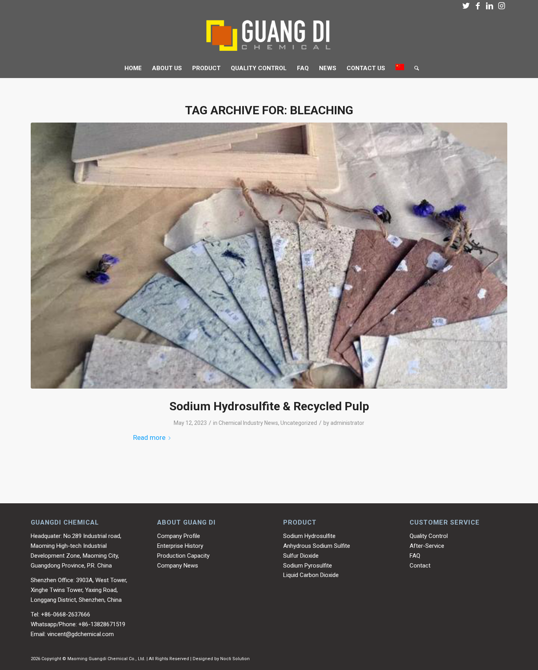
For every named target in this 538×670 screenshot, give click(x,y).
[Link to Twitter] (466, 6)
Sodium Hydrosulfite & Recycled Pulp (269, 406)
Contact (420, 565)
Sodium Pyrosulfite (307, 565)
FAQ (415, 555)
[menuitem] (133, 68)
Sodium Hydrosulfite (309, 536)
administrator (347, 423)
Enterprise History (180, 545)
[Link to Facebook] (478, 6)
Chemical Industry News (248, 423)
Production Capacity (183, 555)
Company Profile (178, 536)
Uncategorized (298, 423)
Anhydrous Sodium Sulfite (316, 545)
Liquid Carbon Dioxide (311, 575)
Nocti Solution (235, 658)
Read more (149, 437)
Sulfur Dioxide (301, 555)
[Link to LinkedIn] (489, 6)
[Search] (414, 68)
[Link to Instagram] (501, 6)
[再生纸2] (269, 256)
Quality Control (429, 536)
